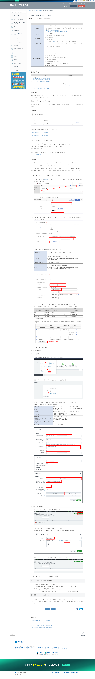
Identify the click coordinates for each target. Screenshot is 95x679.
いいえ (53, 608)
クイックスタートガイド (19, 15)
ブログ (65, 3)
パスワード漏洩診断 (38, 647)
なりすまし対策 (56, 648)
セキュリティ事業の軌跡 (63, 648)
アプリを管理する (17, 38)
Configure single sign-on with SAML (52, 30)
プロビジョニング (54, 41)
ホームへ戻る (15, 70)
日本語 (12, 634)
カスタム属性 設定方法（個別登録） (40, 132)
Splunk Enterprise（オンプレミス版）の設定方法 (41, 620)
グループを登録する (36, 154)
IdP (47, 50)
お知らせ (16, 66)
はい (47, 608)
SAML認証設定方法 (18, 40)
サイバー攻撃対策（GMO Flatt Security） (47, 648)
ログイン (73, 6)
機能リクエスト (17, 59)
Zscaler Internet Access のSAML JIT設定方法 (40, 629)
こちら (65, 35)
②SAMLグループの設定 (64, 86)
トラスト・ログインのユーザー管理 (19, 23)
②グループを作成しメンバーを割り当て (41, 79)
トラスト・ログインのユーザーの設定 (41, 88)
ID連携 (15, 26)
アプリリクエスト (18, 63)
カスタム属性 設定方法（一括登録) (39, 135)
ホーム (30, 10)
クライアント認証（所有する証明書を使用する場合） (42, 627)
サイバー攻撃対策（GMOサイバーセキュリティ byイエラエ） (31, 648)
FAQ (15, 53)
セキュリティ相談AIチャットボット (55, 647)
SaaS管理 (16, 30)
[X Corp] (80, 609)
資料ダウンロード (54, 6)
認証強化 (16, 45)
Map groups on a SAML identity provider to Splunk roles (56, 31)
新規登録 (81, 6)
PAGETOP (83, 634)
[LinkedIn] (82, 609)
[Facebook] (77, 609)
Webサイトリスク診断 (45, 647)
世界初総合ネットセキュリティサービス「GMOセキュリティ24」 (24, 647)
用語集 (15, 56)
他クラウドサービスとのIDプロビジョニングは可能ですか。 (43, 625)
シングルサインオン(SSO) (37, 10)
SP (47, 48)
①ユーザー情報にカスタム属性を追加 (40, 78)
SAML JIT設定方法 (18, 42)
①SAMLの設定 (62, 84)
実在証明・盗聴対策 (17, 648)
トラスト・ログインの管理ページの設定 (41, 81)
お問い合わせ (64, 6)
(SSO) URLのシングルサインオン (42, 406)
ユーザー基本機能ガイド (19, 19)
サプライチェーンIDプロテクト (19, 49)
